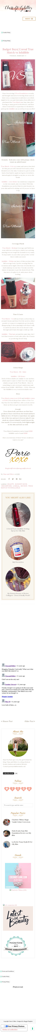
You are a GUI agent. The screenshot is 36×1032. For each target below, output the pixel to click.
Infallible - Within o (8, 261)
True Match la (17, 102)
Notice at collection (10, 1030)
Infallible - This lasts (9, 334)
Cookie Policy (6, 32)
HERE (30, 431)
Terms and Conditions (8, 971)
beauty (10, 484)
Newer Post (7, 721)
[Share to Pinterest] (16, 479)
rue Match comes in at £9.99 (11, 398)
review (24, 486)
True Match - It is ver (8, 166)
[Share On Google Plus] (20, 479)
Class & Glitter (12, 1021)
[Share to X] (12, 479)
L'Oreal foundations (21, 93)
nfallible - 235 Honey (18, 376)
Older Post (29, 721)
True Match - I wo (8, 319)
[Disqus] (18, 634)
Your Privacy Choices (16, 1026)
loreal (16, 486)
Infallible (12, 109)
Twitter (14, 468)
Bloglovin (8, 468)
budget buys (21, 484)
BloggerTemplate (28, 1021)
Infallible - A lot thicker (10, 182)
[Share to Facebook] (9, 479)
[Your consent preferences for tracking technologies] (32, 1028)
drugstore (6, 486)
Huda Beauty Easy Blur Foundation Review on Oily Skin (21, 833)
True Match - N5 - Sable (18, 372)
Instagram (20, 468)
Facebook (27, 468)
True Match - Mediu (9, 248)
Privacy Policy (6, 40)
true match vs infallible (17, 487)
